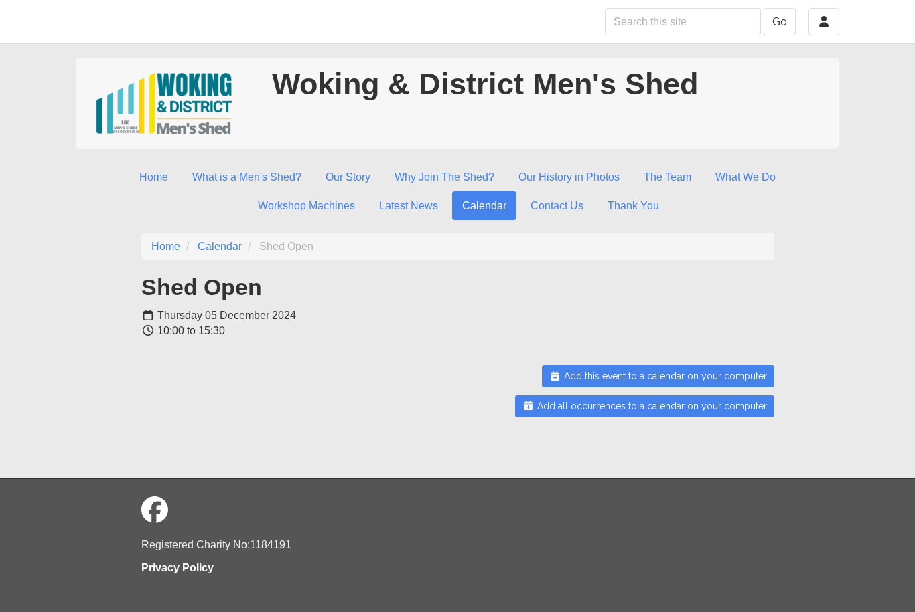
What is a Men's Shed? (246, 177)
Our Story (348, 177)
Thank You (633, 205)
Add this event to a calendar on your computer (664, 376)
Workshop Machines (306, 205)
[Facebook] (154, 510)
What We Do (745, 177)
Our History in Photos (569, 177)
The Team (667, 177)
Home (153, 177)
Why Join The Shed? (444, 177)
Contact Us (557, 205)
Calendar (484, 205)
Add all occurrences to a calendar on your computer (651, 406)
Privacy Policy (177, 567)
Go (779, 21)
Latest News (408, 205)
